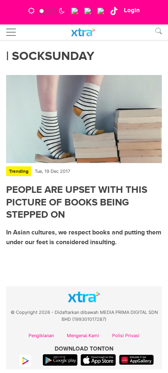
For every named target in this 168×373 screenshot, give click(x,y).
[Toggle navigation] (11, 32)
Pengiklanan (41, 335)
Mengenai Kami (83, 335)
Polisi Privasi (125, 335)
